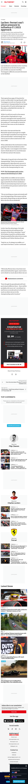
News (10, 6)
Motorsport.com (14, 741)
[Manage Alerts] (15, 374)
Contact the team (14, 761)
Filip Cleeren (7, 41)
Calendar (16, 6)
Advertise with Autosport (14, 759)
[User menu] (25, 2)
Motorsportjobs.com (14, 739)
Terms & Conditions (6, 772)
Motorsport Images (15, 224)
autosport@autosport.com (14, 757)
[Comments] (25, 42)
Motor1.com (14, 737)
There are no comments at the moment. (14, 401)
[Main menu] (1, 2)
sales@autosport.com (14, 764)
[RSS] (19, 729)
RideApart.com (14, 746)
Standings (23, 6)
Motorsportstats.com (14, 743)
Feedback (14, 752)
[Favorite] (21, 42)
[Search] (22, 2)
